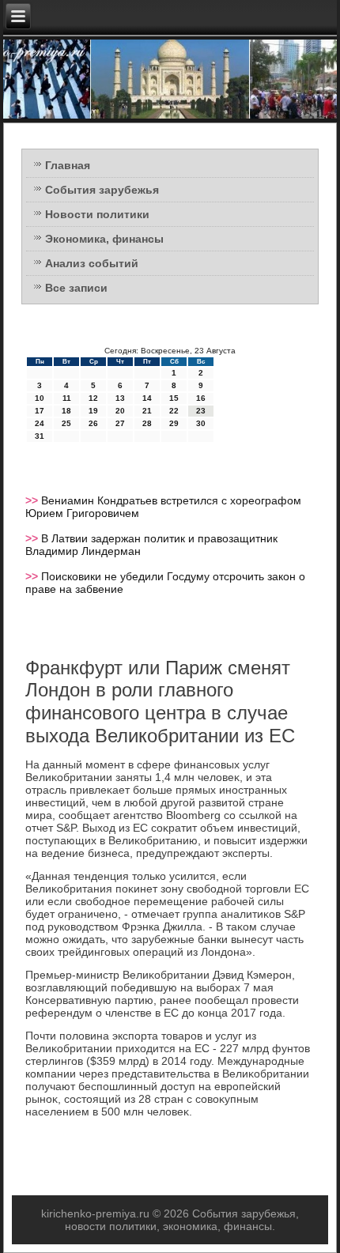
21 (147, 410)
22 (174, 410)
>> (33, 500)
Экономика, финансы (104, 238)
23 (201, 410)
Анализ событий (91, 263)
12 (93, 398)
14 (147, 398)
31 (39, 436)
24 (39, 423)
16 (201, 398)
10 (39, 398)
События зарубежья (102, 189)
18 (66, 410)
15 (174, 398)
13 (120, 398)
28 (147, 423)
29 (174, 423)
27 (120, 423)
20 (120, 410)
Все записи (76, 287)
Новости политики (97, 214)
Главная (67, 165)
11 (66, 398)
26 (93, 423)
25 (66, 423)
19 (93, 410)
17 (39, 410)
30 (201, 423)
